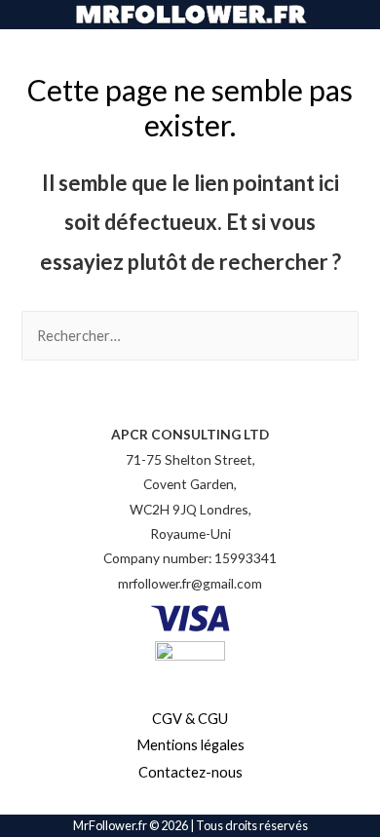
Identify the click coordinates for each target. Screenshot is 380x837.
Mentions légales (190, 745)
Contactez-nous (190, 772)
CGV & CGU (190, 718)
